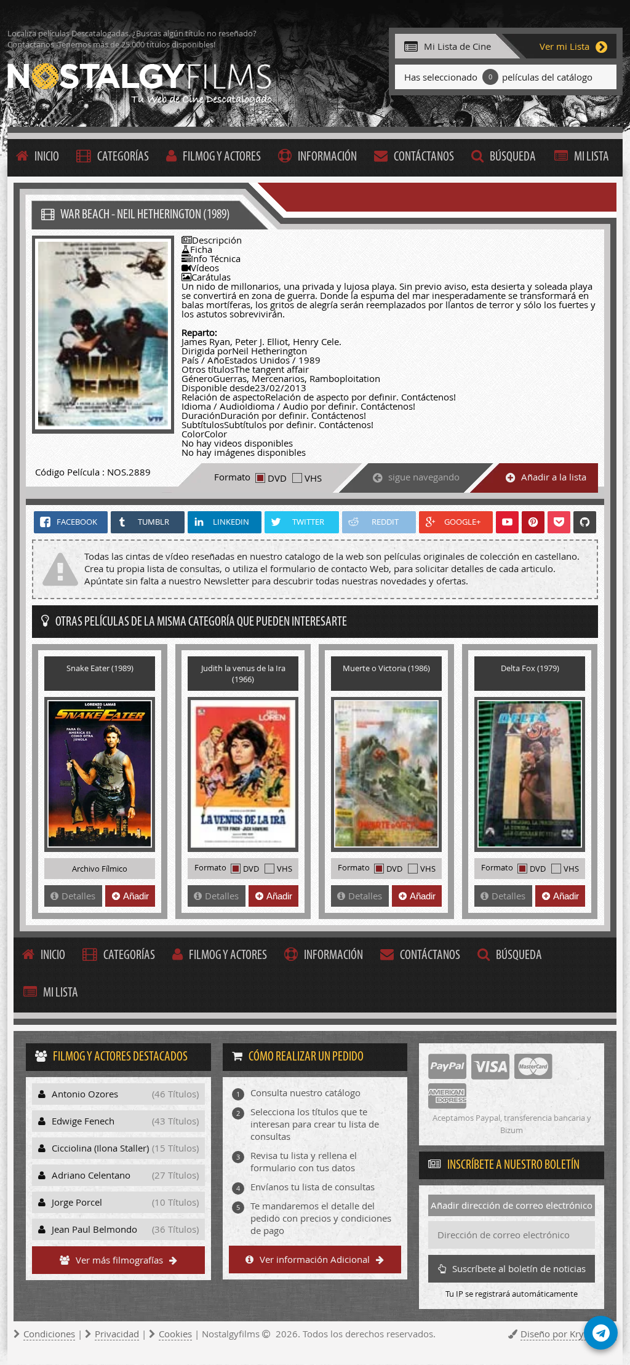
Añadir (136, 896)
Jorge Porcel (125, 1202)
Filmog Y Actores (222, 157)
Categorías (123, 157)
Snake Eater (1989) (100, 668)
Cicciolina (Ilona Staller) (125, 1148)
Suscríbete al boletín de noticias (519, 1268)
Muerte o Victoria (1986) (386, 668)
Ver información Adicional (315, 1259)
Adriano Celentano (125, 1175)
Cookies (175, 1333)
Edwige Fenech (125, 1121)
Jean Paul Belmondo (125, 1229)
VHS (313, 478)
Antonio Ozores (125, 1094)
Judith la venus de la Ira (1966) (243, 674)
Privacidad (117, 1333)
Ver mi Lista (564, 46)
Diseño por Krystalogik (568, 1333)
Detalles (78, 895)
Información (327, 157)
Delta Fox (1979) (530, 668)
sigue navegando (424, 477)
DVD (277, 478)
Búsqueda (513, 157)
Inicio (46, 157)
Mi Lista (591, 157)
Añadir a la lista (553, 477)
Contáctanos (424, 157)
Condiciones (49, 1333)
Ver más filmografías (119, 1260)
